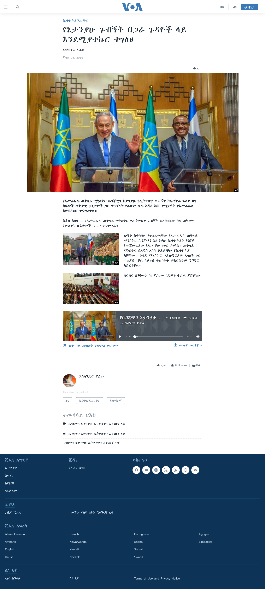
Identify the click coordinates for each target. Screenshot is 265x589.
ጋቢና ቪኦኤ (13, 512)
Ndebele (75, 557)
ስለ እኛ (74, 578)
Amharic (10, 542)
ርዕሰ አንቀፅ (12, 578)
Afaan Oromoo (15, 534)
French (74, 534)
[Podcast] (185, 470)
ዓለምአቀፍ (11, 491)
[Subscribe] (195, 470)
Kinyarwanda (78, 542)
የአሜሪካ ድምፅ (134, 323)
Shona (138, 542)
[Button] (197, 68)
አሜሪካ (9, 483)
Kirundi (74, 549)
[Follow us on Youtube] (146, 470)
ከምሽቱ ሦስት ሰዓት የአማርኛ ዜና (91, 512)
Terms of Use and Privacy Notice (157, 578)
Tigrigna (204, 534)
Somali (138, 549)
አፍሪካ (9, 476)
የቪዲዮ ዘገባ (77, 468)
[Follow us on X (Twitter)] (166, 470)
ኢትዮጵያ (11, 468)
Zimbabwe (205, 542)
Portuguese (141, 534)
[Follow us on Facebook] (136, 470)
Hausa (9, 557)
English (9, 549)
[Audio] (235, 7)
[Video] (222, 7)
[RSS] (176, 470)
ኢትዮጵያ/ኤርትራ (76, 21)
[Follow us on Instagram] (156, 470)
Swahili (138, 557)
